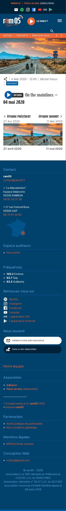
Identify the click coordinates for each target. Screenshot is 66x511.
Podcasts (22, 35)
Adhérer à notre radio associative (28, 340)
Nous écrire (13, 252)
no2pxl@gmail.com (17, 460)
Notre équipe (13, 366)
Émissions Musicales (44, 35)
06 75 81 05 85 (12, 214)
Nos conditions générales (21, 427)
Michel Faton (48, 79)
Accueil (7, 35)
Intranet (14, 407)
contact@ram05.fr (14, 180)
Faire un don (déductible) (24, 349)
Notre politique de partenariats (24, 423)
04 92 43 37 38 (12, 199)
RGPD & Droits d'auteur (20, 443)
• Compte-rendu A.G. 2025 (24, 403)
